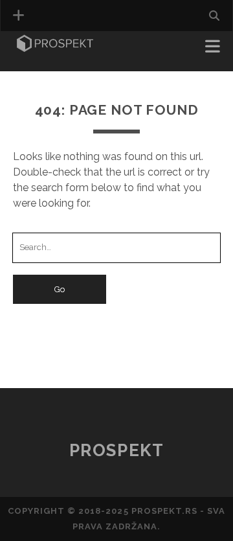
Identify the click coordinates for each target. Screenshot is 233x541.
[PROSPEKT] (55, 48)
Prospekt (116, 450)
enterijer (42, 66)
